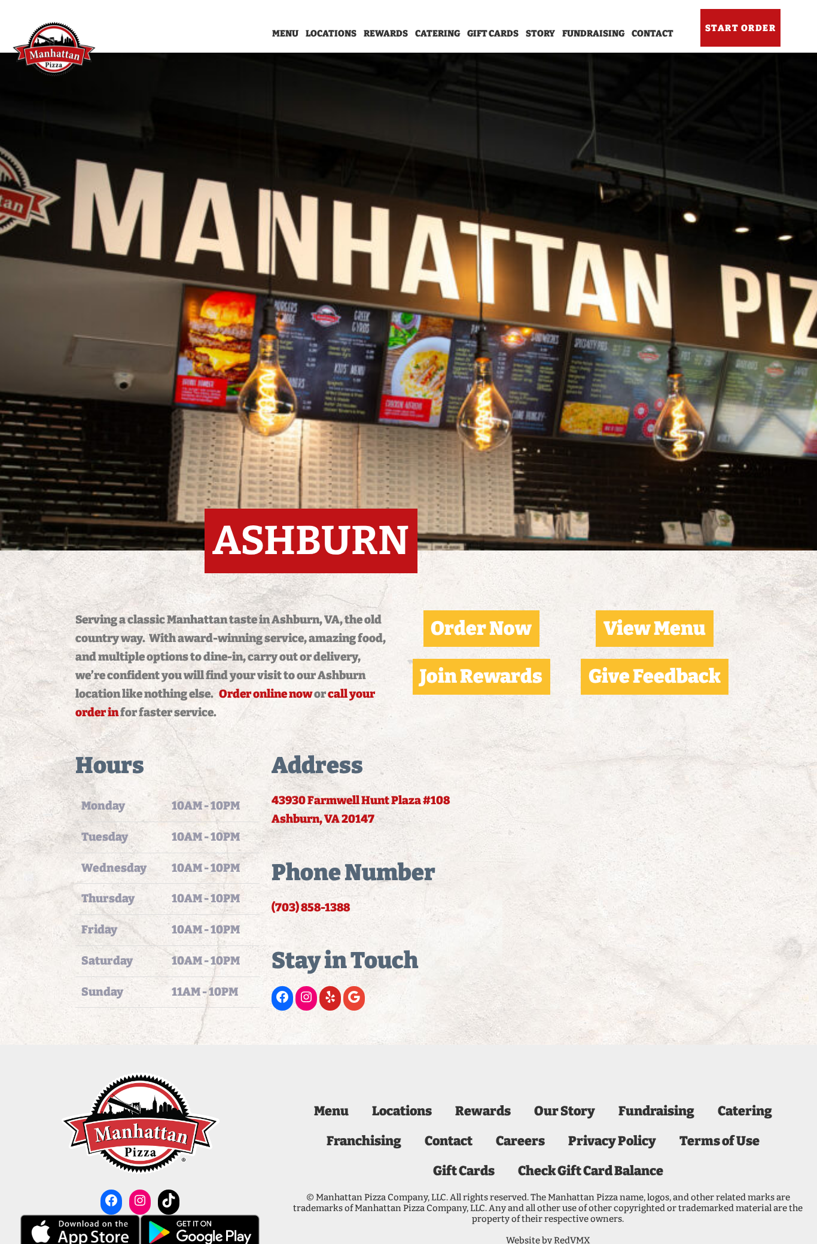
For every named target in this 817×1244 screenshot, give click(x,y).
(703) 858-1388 (311, 907)
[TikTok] (168, 1200)
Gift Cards (493, 33)
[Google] (354, 997)
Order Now (481, 628)
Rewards (386, 33)
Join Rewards (481, 676)
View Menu (654, 628)
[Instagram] (306, 997)
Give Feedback (655, 676)
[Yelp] (330, 997)
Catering (437, 33)
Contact (652, 33)
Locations (331, 33)
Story (540, 33)
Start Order (740, 28)
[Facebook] (282, 997)
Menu (285, 33)
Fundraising (593, 33)
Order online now (265, 694)
